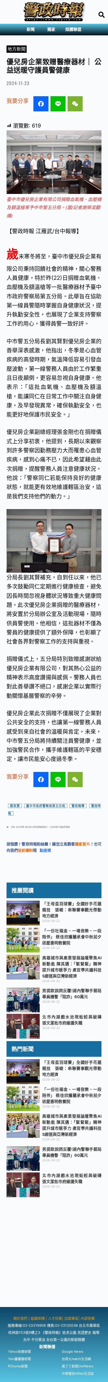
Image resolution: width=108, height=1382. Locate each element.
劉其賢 (15, 806)
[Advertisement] (54, 1252)
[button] (32, 29)
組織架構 (38, 1318)
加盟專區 (71, 1318)
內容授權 (88, 1318)
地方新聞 (17, 49)
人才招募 (55, 1318)
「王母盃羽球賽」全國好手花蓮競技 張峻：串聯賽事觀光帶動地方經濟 (71, 909)
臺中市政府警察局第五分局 (45, 806)
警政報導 (78, 806)
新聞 (31, 29)
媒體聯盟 (73, 29)
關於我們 (20, 1318)
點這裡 (45, 850)
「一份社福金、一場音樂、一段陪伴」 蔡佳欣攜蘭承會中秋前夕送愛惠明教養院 (71, 936)
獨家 (51, 29)
